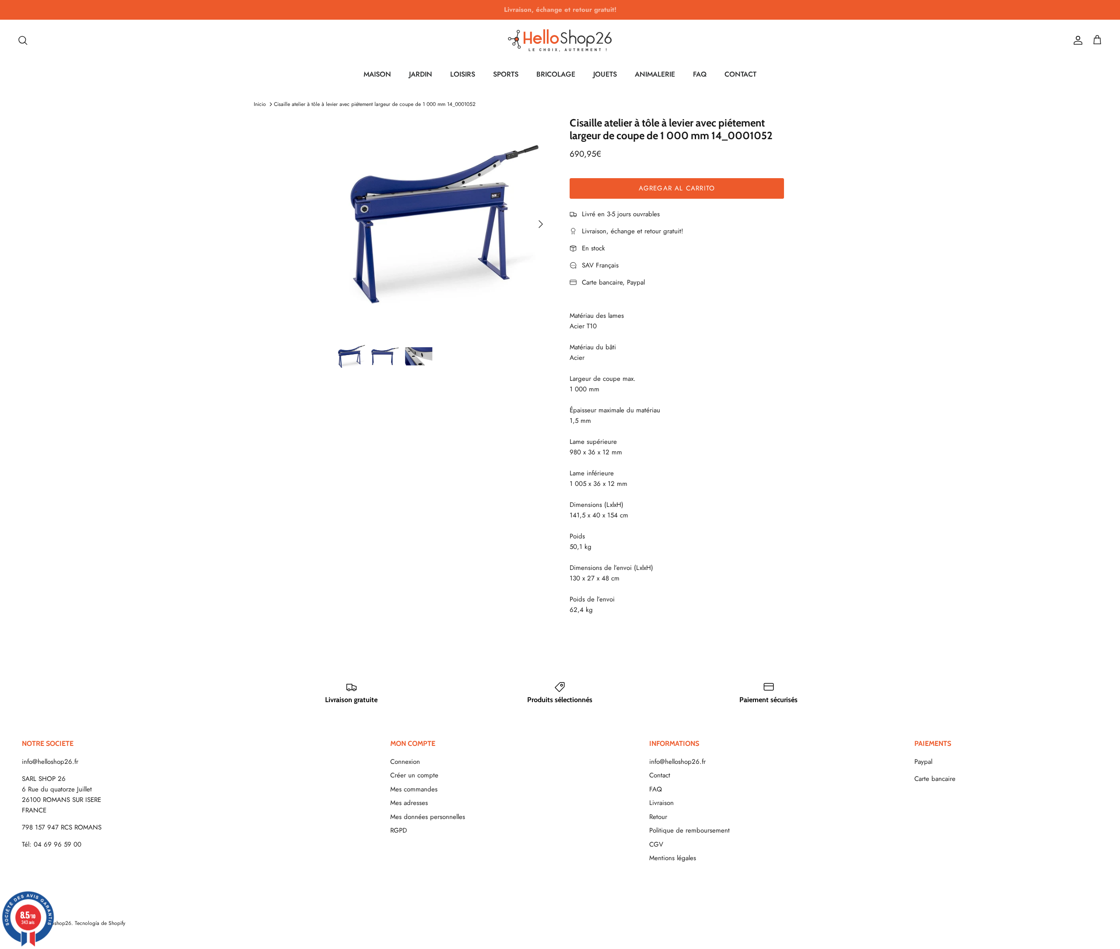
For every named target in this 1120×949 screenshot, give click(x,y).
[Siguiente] (540, 224)
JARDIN (420, 74)
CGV (656, 844)
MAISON (377, 74)
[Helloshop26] (560, 40)
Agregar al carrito (677, 188)
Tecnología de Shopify (100, 923)
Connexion (405, 761)
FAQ (700, 74)
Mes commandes (414, 789)
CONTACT (740, 74)
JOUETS (605, 74)
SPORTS (505, 74)
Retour (658, 817)
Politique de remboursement (689, 830)
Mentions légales (672, 858)
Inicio (260, 104)
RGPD (398, 830)
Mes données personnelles (427, 817)
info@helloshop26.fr (50, 761)
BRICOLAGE (555, 74)
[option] (443, 224)
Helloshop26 (56, 923)
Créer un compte (414, 775)
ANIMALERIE (655, 74)
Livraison (661, 803)
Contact (659, 775)
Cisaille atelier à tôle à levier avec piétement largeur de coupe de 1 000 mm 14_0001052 (375, 104)
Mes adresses (409, 803)
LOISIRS (462, 74)
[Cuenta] (1076, 40)
